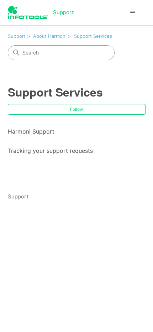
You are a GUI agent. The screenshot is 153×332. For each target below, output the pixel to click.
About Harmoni (50, 36)
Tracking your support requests (50, 150)
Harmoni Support (31, 131)
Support (17, 36)
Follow (76, 109)
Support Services (93, 36)
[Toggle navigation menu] (133, 13)
